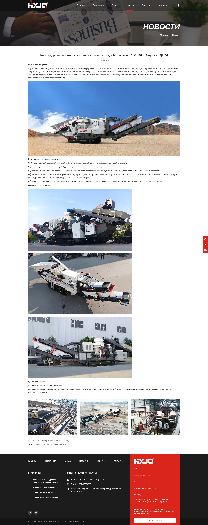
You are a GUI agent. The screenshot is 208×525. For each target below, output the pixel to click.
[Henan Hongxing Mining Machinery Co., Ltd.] (38, 4)
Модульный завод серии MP (41, 492)
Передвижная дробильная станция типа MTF (49, 444)
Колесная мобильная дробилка (42, 487)
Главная (81, 5)
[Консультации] (205, 239)
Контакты (162, 5)
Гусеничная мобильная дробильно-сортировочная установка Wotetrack (45, 481)
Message (138, 495)
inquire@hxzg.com (96, 479)
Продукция (98, 5)
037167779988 (85, 484)
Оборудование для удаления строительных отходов (51, 440)
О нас (114, 5)
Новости (129, 5)
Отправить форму (155, 520)
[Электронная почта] (205, 250)
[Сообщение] (205, 244)
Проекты (146, 5)
